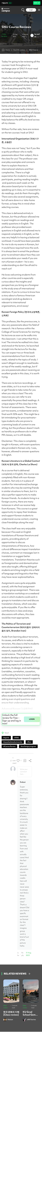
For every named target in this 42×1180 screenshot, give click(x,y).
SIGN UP (37, 3)
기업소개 (5, 3)
